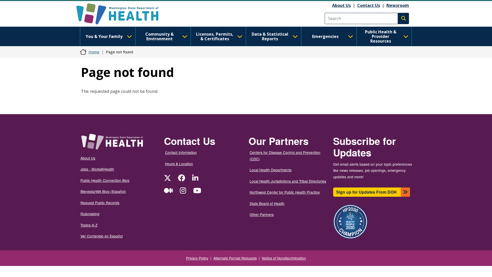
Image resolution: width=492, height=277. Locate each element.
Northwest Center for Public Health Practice (285, 192)
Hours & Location (179, 163)
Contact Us (368, 5)
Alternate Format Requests (235, 258)
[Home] (122, 14)
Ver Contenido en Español (101, 236)
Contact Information (181, 152)
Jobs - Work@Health (97, 169)
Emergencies (325, 36)
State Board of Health (267, 203)
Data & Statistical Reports (270, 36)
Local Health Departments (271, 169)
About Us (341, 5)
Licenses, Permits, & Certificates (214, 36)
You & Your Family (104, 36)
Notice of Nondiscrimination (284, 258)
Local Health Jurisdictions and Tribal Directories (288, 181)
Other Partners (262, 214)
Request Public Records (99, 202)
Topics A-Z (88, 224)
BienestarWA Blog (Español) (103, 191)
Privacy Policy (197, 258)
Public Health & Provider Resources (380, 36)
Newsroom (397, 5)
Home (93, 51)
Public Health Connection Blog (104, 180)
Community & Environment (159, 36)
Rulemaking (89, 213)
